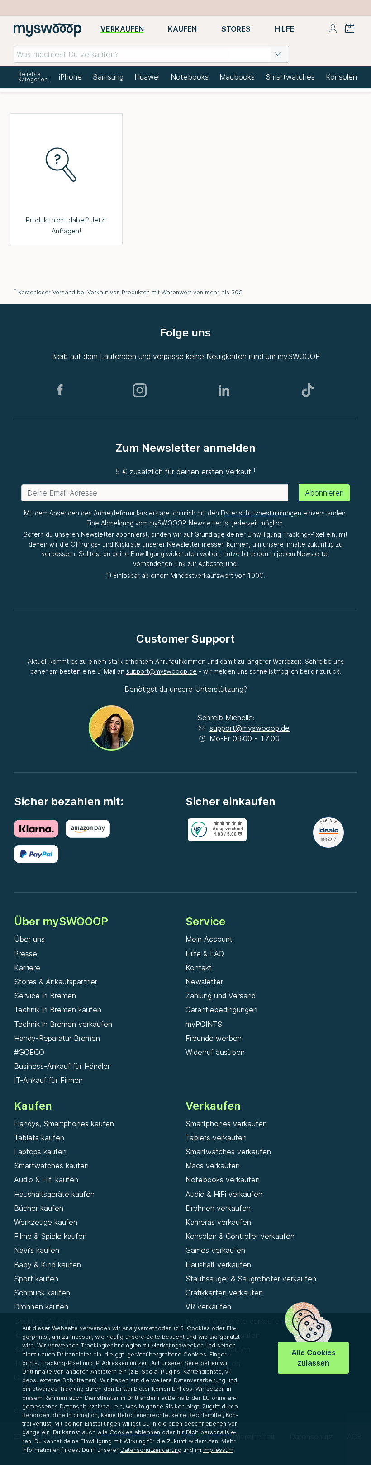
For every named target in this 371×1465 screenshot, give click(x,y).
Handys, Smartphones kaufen (64, 1123)
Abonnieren (324, 492)
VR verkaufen (208, 1306)
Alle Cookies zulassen (313, 1357)
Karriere (27, 967)
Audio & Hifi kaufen (46, 1179)
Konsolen (341, 76)
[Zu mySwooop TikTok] (307, 390)
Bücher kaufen (38, 1208)
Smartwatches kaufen (51, 1165)
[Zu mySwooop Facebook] (60, 390)
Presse (25, 953)
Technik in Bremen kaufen (57, 1009)
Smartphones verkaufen (226, 1123)
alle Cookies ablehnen (129, 1432)
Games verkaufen (215, 1250)
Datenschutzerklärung (150, 1449)
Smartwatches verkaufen (228, 1151)
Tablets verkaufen (216, 1137)
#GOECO (29, 1052)
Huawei (147, 76)
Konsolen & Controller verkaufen (240, 1236)
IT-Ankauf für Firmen (48, 1080)
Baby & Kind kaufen (47, 1264)
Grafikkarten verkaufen (224, 1292)
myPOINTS (204, 1024)
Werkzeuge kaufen (45, 1222)
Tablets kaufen (39, 1137)
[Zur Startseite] (47, 29)
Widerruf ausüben (215, 1052)
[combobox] (151, 54)
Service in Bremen (45, 995)
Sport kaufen (36, 1278)
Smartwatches (290, 76)
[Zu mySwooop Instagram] (140, 390)
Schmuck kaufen (42, 1292)
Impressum (218, 1449)
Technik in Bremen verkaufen (63, 1024)
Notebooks (190, 76)
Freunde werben (214, 1038)
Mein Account (209, 939)
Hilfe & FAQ (205, 953)
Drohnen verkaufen (218, 1208)
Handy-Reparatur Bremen (57, 1038)
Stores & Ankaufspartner (55, 981)
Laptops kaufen (40, 1151)
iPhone (70, 76)
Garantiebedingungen (221, 1009)
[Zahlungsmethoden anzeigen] (40, 829)
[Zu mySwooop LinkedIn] (224, 390)
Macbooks (237, 76)
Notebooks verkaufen (223, 1179)
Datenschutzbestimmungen (261, 513)
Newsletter (204, 981)
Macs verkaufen (213, 1165)
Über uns (29, 939)
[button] (277, 54)
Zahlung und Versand (221, 995)
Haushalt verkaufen (218, 1264)
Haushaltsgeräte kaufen (54, 1194)
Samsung (108, 76)
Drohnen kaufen (41, 1306)
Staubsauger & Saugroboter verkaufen (251, 1278)
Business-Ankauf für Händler (62, 1066)
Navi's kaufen (36, 1250)
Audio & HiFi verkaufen (224, 1194)
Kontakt (199, 967)
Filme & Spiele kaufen (50, 1236)
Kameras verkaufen (218, 1222)
